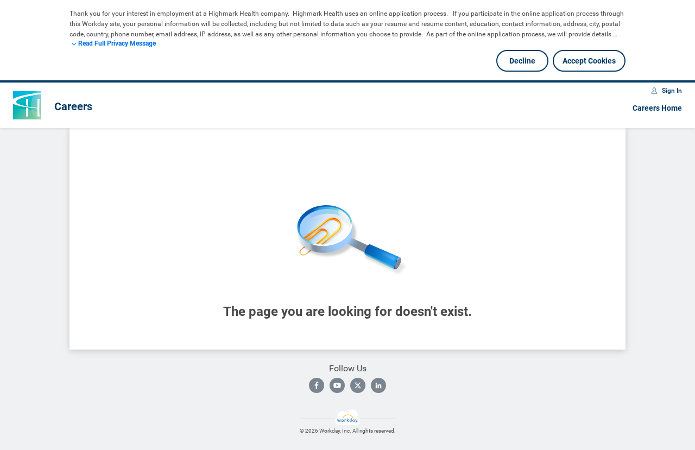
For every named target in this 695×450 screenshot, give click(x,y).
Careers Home (657, 108)
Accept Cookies (589, 60)
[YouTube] (337, 385)
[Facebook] (316, 385)
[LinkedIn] (378, 385)
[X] (357, 385)
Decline (522, 60)
